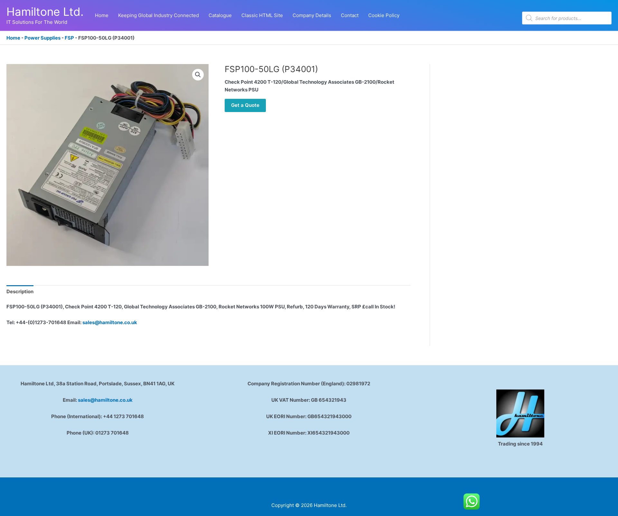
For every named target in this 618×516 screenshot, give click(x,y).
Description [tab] (19, 291)
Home (13, 38)
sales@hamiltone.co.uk (109, 322)
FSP (69, 38)
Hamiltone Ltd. (45, 11)
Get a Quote (245, 105)
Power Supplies (42, 38)
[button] (198, 74)
